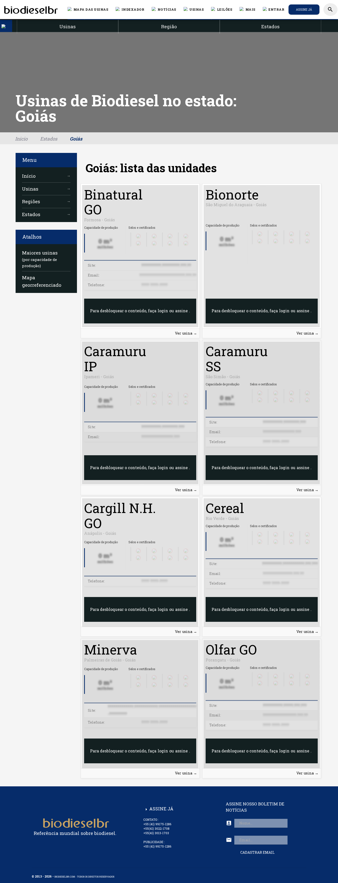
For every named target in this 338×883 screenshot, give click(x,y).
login (163, 310)
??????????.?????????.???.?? (166, 265)
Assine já (304, 9)
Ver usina (186, 333)
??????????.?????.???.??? (285, 705)
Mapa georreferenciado (41, 281)
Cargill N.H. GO (120, 515)
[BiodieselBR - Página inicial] (30, 9)
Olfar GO (231, 649)
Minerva (110, 649)
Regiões (46, 201)
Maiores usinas (40, 259)
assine (181, 310)
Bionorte (232, 194)
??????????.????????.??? (162, 427)
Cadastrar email (257, 852)
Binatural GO (113, 202)
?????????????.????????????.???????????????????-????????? (152, 710)
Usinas (46, 189)
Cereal (225, 507)
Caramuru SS (237, 358)
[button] (164, 9)
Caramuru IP (115, 358)
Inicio (21, 139)
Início (46, 176)
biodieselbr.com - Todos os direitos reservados (84, 876)
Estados (48, 139)
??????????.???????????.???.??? (290, 563)
